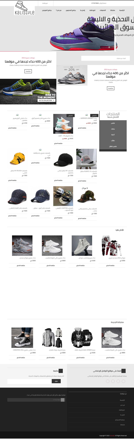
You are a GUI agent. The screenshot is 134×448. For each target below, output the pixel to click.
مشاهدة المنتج (12, 128)
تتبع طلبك (45, 3)
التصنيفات (103, 10)
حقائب (113, 140)
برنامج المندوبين (71, 10)
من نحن (122, 405)
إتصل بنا (82, 10)
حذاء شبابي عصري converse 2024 (24, 350)
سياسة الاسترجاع (120, 419)
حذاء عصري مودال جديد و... (27, 258)
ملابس (113, 123)
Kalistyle (112, 435)
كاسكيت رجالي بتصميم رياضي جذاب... (88, 209)
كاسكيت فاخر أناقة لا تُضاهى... (17, 208)
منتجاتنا (112, 10)
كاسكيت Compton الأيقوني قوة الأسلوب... (64, 209)
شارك (56, 381)
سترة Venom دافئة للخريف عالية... (84, 350)
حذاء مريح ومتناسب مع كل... (86, 258)
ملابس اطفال (113, 146)
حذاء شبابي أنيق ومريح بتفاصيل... (20, 119)
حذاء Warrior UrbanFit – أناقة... (88, 119)
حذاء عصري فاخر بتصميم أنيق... (40, 118)
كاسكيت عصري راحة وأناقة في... (42, 154)
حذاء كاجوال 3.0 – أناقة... (65, 135)
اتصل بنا (122, 415)
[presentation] (113, 123)
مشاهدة (28, 71)
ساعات (113, 129)
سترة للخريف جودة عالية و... (57, 350)
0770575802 (95, 3)
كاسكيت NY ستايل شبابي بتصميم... (65, 171)
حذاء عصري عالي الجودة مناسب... (55, 258)
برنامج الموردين (47, 10)
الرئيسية (122, 10)
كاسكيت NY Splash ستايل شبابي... (19, 171)
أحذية (112, 134)
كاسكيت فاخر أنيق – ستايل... (41, 208)
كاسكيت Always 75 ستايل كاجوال (88, 172)
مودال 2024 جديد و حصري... (116, 258)
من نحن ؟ (58, 10)
